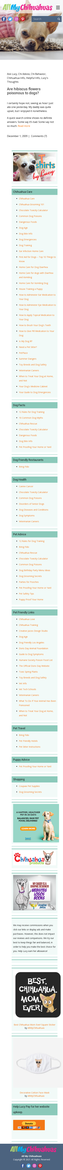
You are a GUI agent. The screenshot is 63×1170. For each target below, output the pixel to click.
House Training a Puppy (31, 288)
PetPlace (23, 352)
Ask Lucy (12, 74)
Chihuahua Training (28, 625)
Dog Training (25, 245)
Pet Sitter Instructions (29, 746)
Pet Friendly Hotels (28, 740)
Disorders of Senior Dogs (31, 503)
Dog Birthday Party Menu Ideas (34, 570)
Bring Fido (24, 466)
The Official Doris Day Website (34, 665)
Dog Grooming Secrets (30, 576)
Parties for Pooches (29, 581)
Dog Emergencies (28, 239)
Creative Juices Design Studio (33, 630)
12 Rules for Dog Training (31, 411)
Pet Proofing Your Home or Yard (35, 446)
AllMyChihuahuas (36, 1027)
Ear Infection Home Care (31, 251)
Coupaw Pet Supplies (29, 786)
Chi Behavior (38, 74)
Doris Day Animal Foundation (33, 648)
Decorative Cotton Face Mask (34, 1092)
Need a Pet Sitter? (28, 347)
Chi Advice (24, 74)
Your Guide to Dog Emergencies (35, 392)
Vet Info (23, 683)
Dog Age (23, 227)
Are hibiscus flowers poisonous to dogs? (24, 91)
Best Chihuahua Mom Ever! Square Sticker (34, 1024)
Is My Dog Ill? (25, 341)
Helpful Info (33, 78)
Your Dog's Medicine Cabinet (33, 386)
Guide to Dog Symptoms (31, 654)
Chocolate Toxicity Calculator (33, 210)
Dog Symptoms (27, 515)
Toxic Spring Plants (28, 671)
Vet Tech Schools (27, 689)
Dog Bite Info (25, 233)
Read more (24, 126)
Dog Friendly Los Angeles (31, 642)
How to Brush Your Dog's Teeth (35, 325)
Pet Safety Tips (26, 593)
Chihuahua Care (27, 198)
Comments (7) (38, 136)
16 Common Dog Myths (31, 417)
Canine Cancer (26, 486)
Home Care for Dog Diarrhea (33, 267)
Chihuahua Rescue (28, 423)
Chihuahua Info (16, 78)
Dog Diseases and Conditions (33, 509)
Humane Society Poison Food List (36, 660)
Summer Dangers (27, 358)
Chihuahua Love (27, 619)
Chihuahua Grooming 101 (31, 204)
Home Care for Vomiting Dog (33, 283)
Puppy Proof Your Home (31, 599)
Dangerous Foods (28, 221)
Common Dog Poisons (30, 216)
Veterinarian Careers (29, 370)
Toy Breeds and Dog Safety (32, 364)
